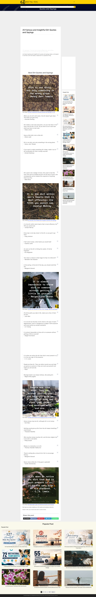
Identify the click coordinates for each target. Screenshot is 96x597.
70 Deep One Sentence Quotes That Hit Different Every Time (68, 189)
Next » (53, 592)
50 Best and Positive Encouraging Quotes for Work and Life (42, 417)
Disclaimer (52, 595)
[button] (74, 1)
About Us (38, 595)
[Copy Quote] (57, 115)
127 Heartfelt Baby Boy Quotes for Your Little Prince (68, 103)
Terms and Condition (48, 595)
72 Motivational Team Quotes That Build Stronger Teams (67, 141)
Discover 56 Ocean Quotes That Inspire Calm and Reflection (68, 202)
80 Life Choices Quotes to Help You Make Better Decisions (68, 167)
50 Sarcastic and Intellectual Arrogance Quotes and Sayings (42, 220)
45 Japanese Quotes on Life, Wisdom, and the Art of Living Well (68, 115)
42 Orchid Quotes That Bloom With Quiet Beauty (15, 586)
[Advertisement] (48, 18)
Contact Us (56, 595)
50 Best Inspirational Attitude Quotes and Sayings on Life (41, 112)
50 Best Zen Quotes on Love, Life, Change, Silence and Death (42, 309)
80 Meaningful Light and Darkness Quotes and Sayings (41, 504)
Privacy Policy (42, 595)
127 (49, 592)
